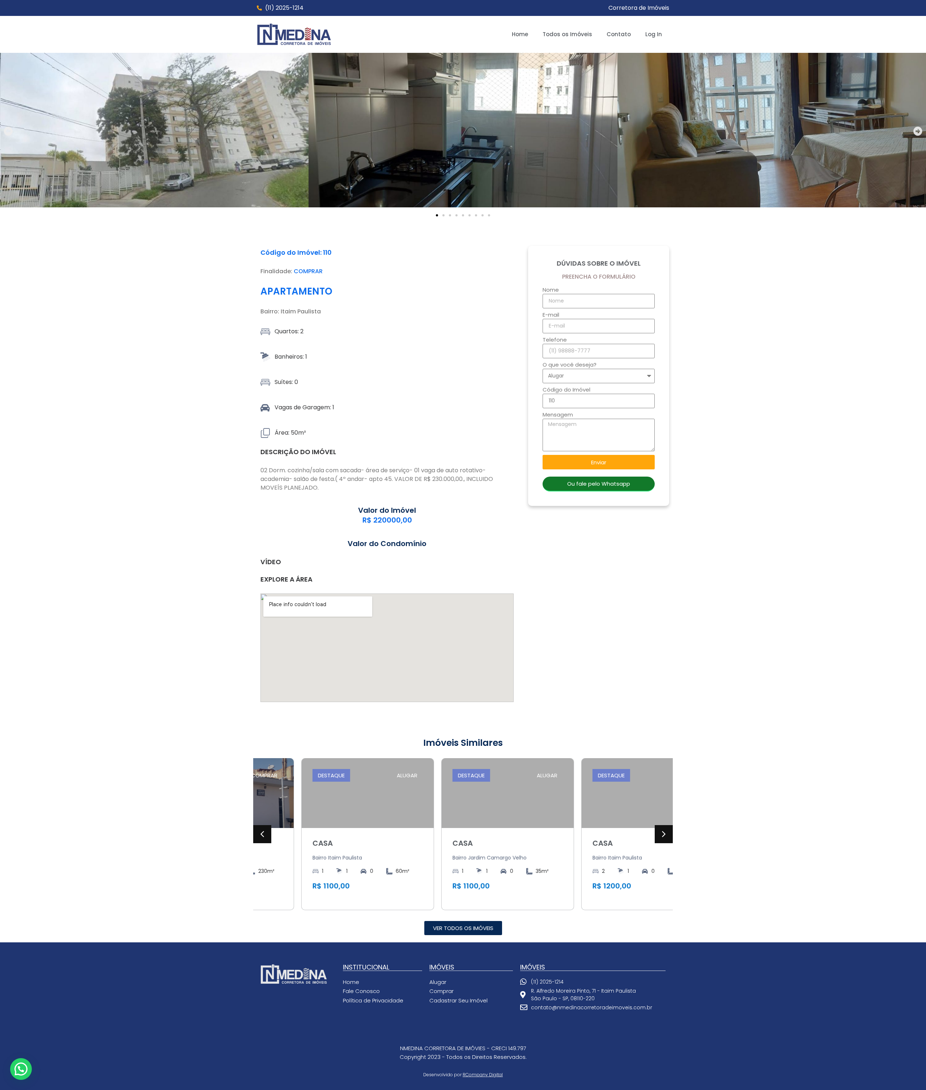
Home (520, 34)
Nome (551, 290)
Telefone (555, 340)
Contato (619, 34)
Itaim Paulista (301, 311)
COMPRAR (308, 271)
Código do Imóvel (566, 390)
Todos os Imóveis (567, 34)
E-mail (551, 315)
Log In (653, 34)
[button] (8, 131)
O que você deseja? (569, 365)
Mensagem (558, 415)
